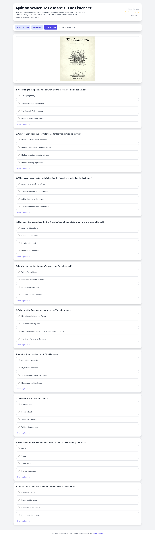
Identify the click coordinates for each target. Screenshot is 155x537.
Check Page (51, 27)
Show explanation (23, 124)
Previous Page (23, 27)
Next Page (37, 27)
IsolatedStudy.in (98, 533)
